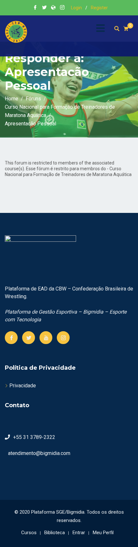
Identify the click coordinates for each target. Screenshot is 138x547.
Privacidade (22, 386)
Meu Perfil (103, 532)
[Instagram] (63, 337)
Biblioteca (54, 532)
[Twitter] (28, 337)
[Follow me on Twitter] (44, 8)
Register (99, 7)
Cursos (29, 532)
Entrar (79, 532)
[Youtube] (45, 337)
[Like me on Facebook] (35, 8)
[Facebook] (11, 337)
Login (76, 7)
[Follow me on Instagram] (62, 8)
